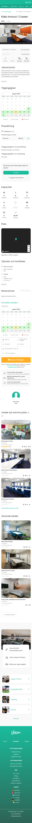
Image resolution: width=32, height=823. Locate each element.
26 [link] (12, 112)
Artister (27, 6)
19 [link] (11, 108)
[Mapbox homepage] (5, 251)
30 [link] (16, 99)
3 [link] (3, 102)
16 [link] (28, 105)
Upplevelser (14, 6)
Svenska (16, 741)
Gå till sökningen (6, 12)
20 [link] (16, 108)
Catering (21, 6)
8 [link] (24, 102)
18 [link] (7, 108)
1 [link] (24, 99)
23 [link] (28, 108)
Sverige (17, 798)
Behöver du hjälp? (16, 764)
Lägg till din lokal (16, 757)
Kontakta (16, 172)
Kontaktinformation (16, 766)
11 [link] (7, 105)
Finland (17, 795)
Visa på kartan (25, 49)
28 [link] (7, 99)
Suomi (5, 741)
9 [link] (28, 102)
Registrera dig (16, 752)
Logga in (16, 754)
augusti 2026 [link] (16, 94)
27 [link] (3, 99)
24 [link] (3, 112)
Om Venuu (16, 773)
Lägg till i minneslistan (24, 11)
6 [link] (28, 115)
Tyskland (17, 800)
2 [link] (28, 99)
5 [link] (11, 102)
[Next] (27, 430)
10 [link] (3, 105)
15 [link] (24, 105)
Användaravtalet (11, 366)
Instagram (16, 778)
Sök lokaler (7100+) (10, 614)
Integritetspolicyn (12, 367)
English (27, 741)
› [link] (28, 94)
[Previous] (5, 430)
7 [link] (20, 102)
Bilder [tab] (3, 21)
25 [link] (7, 112)
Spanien (17, 790)
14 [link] (20, 105)
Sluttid (22, 344)
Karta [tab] (8, 21)
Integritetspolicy (16, 816)
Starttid (7, 344)
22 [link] (24, 108)
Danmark (17, 793)
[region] (16, 240)
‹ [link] (3, 94)
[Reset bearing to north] (28, 251)
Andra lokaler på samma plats (9, 508)
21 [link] (20, 108)
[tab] (16, 138)
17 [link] (3, 108)
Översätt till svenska (9, 67)
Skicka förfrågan (17, 360)
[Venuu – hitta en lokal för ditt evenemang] (4, 2)
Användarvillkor (16, 814)
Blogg (16, 776)
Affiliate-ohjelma (16, 783)
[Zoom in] (28, 246)
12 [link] (11, 105)
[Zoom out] (28, 248)
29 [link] (12, 99)
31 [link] (20, 99)
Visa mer (3, 81)
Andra (17, 802)
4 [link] (7, 102)
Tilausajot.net (16, 781)
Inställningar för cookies (16, 811)
